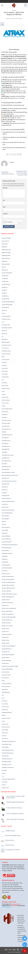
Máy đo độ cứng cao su (6, 446)
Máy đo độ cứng (5, 443)
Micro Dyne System (5, 677)
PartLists (15, 1)
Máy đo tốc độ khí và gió (6, 538)
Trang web (5, 213)
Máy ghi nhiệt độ (5, 562)
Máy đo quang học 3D (6, 527)
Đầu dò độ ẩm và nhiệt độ (6, 327)
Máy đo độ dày (4, 452)
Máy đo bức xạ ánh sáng (6, 420)
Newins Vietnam (5, 689)
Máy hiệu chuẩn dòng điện (7, 567)
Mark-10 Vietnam (5, 403)
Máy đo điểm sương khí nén (7, 434)
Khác (3, 379)
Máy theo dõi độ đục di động (7, 669)
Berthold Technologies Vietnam (13, 835)
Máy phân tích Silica (5, 640)
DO (2, 336)
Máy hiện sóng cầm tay (6, 565)
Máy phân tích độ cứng (6, 622)
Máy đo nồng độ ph (5, 518)
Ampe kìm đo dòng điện (6, 238)
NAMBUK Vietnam (10, 830)
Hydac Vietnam (5, 368)
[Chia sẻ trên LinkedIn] (20, 154)
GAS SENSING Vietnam (6, 350)
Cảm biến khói (4, 287)
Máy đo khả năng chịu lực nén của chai (9, 481)
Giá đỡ (3, 356)
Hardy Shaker (4, 365)
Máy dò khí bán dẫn (5, 483)
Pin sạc (3, 698)
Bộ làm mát (4, 267)
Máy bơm (3, 405)
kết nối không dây (5, 376)
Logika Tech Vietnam (6, 388)
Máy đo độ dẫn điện (5, 449)
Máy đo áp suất (5, 414)
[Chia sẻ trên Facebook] (10, 154)
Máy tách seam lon (5, 663)
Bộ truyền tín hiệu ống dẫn (7, 272)
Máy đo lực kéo (5, 504)
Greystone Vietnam (5, 359)
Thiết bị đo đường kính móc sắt (8, 750)
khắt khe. (20, 72)
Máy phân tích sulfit (5, 643)
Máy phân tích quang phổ (6, 634)
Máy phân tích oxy (5, 631)
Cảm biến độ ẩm (5, 278)
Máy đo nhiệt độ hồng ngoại (7, 512)
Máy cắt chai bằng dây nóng (7, 408)
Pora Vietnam (4, 700)
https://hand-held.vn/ (6, 907)
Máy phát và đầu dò (5, 657)
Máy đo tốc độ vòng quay (6, 547)
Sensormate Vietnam (6, 726)
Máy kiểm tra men (5, 605)
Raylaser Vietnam (9, 840)
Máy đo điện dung (5, 437)
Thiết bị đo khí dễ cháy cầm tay (7, 753)
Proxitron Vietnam (5, 706)
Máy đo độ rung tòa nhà (6, 466)
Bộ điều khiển (4, 246)
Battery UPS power (5, 241)
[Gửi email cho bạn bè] (15, 154)
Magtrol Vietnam (5, 397)
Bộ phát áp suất (5, 269)
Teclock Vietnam (5, 738)
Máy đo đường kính (5, 469)
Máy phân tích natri (5, 628)
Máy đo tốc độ (4, 533)
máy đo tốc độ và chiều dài (7, 541)
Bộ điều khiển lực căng (6, 249)
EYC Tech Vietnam (5, 348)
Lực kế (3, 391)
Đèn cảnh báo (4, 333)
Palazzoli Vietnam (9, 845)
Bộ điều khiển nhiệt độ (6, 252)
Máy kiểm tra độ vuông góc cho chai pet (9, 593)
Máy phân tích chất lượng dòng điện (9, 617)
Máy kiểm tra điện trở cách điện (8, 585)
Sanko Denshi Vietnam (6, 718)
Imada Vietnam (5, 371)
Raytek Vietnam (5, 709)
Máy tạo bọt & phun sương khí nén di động (10, 666)
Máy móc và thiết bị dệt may (7, 611)
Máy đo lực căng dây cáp (6, 498)
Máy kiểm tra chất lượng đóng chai (8, 582)
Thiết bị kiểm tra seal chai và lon (8, 767)
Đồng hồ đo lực (5, 339)
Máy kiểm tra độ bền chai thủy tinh (8, 588)
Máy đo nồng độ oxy (5, 515)
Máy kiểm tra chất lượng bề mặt (8, 579)
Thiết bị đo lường (5, 755)
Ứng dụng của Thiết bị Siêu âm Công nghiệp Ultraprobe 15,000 (21, 172)
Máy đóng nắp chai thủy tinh (7, 553)
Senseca (3, 721)
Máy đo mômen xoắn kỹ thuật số (8, 510)
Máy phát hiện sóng (5, 651)
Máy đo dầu (4, 431)
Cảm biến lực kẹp (5, 295)
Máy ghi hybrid (4, 559)
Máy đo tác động (5, 530)
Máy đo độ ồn (4, 463)
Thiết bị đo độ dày (5, 747)
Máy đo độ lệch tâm (5, 458)
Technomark (4, 735)
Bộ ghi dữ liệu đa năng (6, 255)
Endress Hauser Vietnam (6, 345)
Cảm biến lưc (4, 293)
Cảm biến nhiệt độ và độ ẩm (7, 304)
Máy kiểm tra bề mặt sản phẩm (8, 576)
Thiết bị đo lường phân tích (7, 758)
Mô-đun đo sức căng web (6, 683)
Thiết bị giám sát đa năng (6, 761)
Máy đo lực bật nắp (5, 495)
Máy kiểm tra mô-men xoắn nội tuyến (9, 608)
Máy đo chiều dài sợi (6, 426)
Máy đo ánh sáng (5, 411)
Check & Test (4, 310)
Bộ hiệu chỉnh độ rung (6, 258)
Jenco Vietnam (4, 374)
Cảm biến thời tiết (5, 307)
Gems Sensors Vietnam (6, 353)
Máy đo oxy (4, 521)
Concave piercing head (6, 316)
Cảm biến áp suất (5, 275)
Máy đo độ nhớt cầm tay (6, 460)
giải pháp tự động (18, 98)
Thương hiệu (4, 770)
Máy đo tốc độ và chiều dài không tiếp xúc (10, 544)
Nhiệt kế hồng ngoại (6, 692)
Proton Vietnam (5, 703)
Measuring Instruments (6, 674)
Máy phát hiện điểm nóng (6, 648)
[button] (2, 5)
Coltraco (3, 313)
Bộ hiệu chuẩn (4, 261)
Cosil (3, 322)
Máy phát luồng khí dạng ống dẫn (8, 654)
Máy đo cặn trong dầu (6, 423)
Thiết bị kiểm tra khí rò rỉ (6, 764)
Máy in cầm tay (4, 570)
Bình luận (5, 187)
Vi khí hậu (4, 784)
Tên (4, 200)
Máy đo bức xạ (4, 417)
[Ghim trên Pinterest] (18, 154)
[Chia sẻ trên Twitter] (12, 154)
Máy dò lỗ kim (4, 492)
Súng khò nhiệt (5, 732)
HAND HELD (4, 362)
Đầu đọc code (4, 330)
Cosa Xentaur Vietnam (6, 319)
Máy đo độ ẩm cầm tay (6, 440)
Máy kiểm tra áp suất (6, 573)
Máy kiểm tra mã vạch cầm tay (7, 602)
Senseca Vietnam (5, 724)
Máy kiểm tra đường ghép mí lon (8, 596)
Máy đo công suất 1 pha (6, 429)
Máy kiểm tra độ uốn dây (6, 591)
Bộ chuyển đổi (4, 243)
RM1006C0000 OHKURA (7, 712)
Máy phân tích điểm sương (7, 619)
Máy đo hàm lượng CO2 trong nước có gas (10, 475)
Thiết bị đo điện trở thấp (6, 744)
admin (20, 18)
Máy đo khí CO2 (5, 486)
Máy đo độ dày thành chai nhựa (8, 455)
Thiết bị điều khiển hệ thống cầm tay (9, 741)
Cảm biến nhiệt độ (5, 298)
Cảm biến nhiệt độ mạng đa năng (8, 301)
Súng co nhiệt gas (5, 729)
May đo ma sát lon (5, 507)
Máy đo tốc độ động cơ (6, 536)
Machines (3, 394)
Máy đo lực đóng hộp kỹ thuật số (8, 501)
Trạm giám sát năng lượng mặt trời (8, 779)
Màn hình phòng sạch (6, 400)
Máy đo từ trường (5, 550)
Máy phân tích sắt (5, 637)
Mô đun (3, 680)
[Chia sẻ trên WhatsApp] (7, 154)
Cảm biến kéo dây (5, 281)
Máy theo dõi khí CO (6, 672)
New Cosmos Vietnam (6, 686)
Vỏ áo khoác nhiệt (5, 787)
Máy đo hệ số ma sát (5, 478)
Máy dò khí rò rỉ (5, 489)
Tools (3, 776)
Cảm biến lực (4, 290)
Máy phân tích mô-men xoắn (7, 625)
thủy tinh (3, 773)
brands (14, 10)
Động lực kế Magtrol (6, 342)
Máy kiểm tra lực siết (6, 599)
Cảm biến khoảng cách (6, 284)
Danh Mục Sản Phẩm (6, 324)
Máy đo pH (4, 524)
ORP (3, 695)
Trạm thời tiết (4, 781)
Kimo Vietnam (4, 382)
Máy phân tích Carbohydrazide (7, 614)
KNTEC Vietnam (5, 385)
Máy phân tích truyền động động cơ (8, 646)
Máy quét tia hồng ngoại (6, 660)
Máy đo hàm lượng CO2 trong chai (8, 472)
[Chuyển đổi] (26, 247)
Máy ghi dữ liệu (5, 556)
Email (4, 207)
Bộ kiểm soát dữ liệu (6, 264)
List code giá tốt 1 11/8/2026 (12, 849)
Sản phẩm (4, 715)
